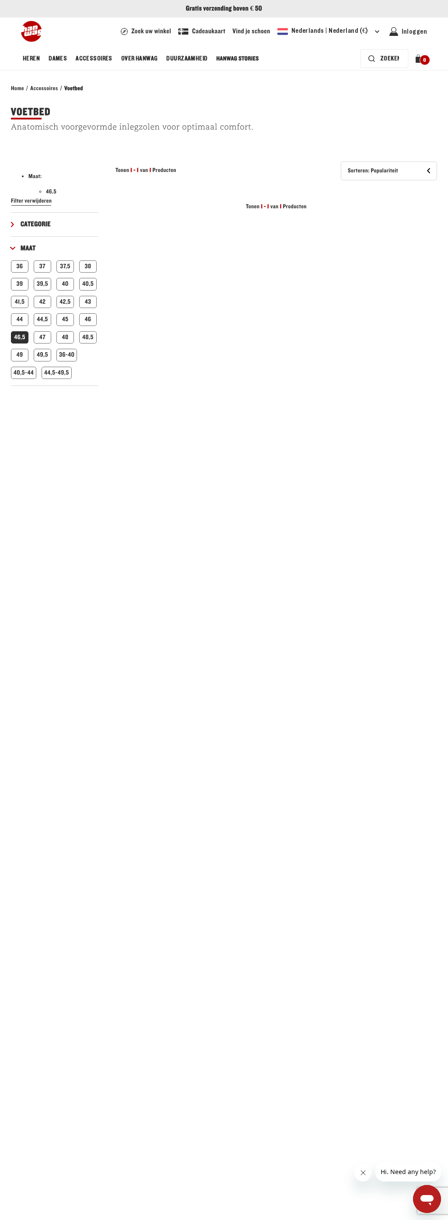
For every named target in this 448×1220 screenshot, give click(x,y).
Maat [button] (28, 248)
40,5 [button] (88, 283)
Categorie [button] (36, 224)
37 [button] (42, 266)
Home (17, 88)
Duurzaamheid (186, 58)
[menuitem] (31, 58)
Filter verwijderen (31, 200)
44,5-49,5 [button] (56, 372)
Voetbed (73, 88)
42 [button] (42, 301)
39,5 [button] (42, 283)
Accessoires (94, 58)
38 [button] (88, 266)
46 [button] (88, 319)
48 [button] (65, 337)
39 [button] (19, 283)
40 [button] (65, 283)
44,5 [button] (42, 319)
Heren (31, 58)
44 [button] (20, 319)
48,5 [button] (88, 337)
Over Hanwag (139, 58)
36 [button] (20, 266)
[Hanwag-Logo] (31, 31)
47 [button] (42, 337)
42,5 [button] (65, 301)
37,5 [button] (65, 266)
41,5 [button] (20, 301)
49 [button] (19, 354)
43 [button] (88, 301)
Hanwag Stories (238, 58)
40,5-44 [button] (24, 372)
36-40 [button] (66, 354)
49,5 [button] (42, 354)
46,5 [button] (19, 337)
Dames (58, 58)
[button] (419, 58)
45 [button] (65, 319)
